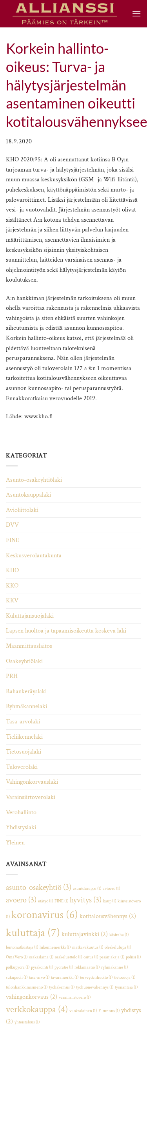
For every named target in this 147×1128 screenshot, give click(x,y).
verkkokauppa (37, 1009)
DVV (12, 525)
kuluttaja (33, 932)
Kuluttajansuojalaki (30, 616)
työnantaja (126, 987)
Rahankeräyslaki (26, 691)
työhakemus (61, 987)
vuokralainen (83, 1011)
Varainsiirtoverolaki (30, 797)
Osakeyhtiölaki (24, 661)
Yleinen (15, 843)
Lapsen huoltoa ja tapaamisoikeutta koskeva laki (66, 631)
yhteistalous (27, 1022)
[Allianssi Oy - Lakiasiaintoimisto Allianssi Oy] (64, 13)
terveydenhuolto (96, 977)
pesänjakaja (112, 957)
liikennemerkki (55, 947)
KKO (12, 586)
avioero (111, 888)
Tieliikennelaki (24, 737)
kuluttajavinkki (85, 934)
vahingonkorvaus (31, 997)
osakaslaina (41, 957)
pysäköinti (42, 967)
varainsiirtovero (75, 997)
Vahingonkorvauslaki (32, 782)
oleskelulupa (118, 947)
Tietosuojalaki (23, 752)
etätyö (45, 901)
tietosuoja (124, 977)
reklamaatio (87, 967)
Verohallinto (21, 812)
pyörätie (63, 967)
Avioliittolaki (22, 510)
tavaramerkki (64, 977)
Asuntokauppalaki (28, 495)
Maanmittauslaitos (29, 646)
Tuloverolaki (22, 767)
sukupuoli (16, 977)
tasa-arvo (39, 977)
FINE (12, 540)
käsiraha (119, 935)
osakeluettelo (68, 957)
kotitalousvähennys (108, 916)
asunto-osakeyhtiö (38, 887)
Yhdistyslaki (21, 827)
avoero (21, 900)
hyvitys (86, 900)
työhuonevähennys (94, 987)
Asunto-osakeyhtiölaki (34, 480)
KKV (12, 601)
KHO (12, 570)
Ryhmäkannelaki (26, 706)
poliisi (133, 957)
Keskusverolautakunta (34, 555)
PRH (12, 676)
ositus (90, 957)
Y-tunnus (109, 1011)
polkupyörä (17, 967)
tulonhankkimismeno (26, 987)
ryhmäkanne (114, 967)
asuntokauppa (87, 888)
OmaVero (16, 957)
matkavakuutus (87, 947)
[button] (136, 13)
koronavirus (44, 915)
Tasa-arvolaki (23, 722)
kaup (109, 901)
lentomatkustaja (22, 947)
